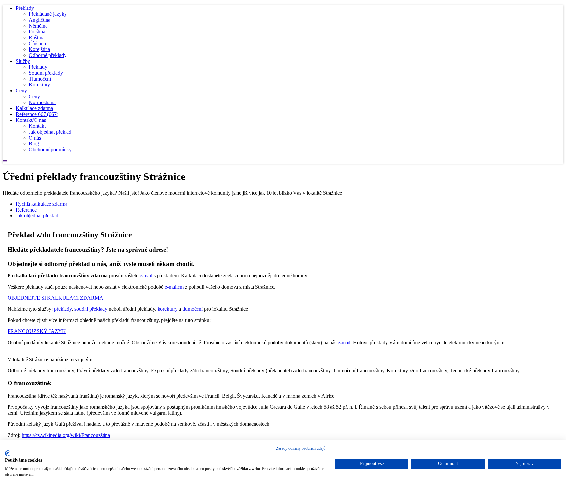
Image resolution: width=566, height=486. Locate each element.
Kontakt (37, 126)
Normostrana (42, 102)
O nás (35, 137)
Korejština (39, 49)
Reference (37, 114)
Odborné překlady (47, 55)
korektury (168, 309)
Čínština (37, 43)
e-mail (146, 275)
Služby (23, 61)
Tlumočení (40, 79)
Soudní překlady (46, 73)
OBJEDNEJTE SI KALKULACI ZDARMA (55, 298)
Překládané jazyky (48, 14)
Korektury (39, 84)
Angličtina (39, 20)
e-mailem (174, 287)
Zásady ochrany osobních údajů (300, 448)
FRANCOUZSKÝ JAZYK (37, 331)
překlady (63, 309)
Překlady (25, 8)
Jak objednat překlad (50, 132)
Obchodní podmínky (50, 149)
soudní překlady (90, 309)
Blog (34, 143)
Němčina (38, 25)
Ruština (37, 37)
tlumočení (192, 309)
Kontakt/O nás (31, 120)
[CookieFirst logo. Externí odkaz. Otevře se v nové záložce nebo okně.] (7, 453)
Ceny (21, 90)
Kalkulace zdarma (34, 108)
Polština (37, 31)
